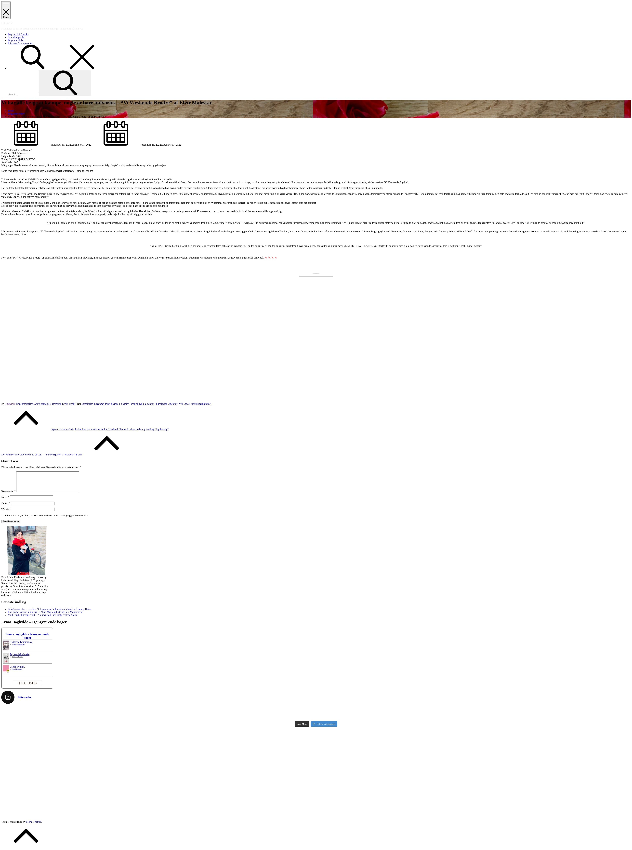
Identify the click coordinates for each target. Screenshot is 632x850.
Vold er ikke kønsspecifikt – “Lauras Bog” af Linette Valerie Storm (42, 615)
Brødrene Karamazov (21, 642)
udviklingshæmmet (201, 403)
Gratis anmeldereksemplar (47, 403)
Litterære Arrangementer (20, 43)
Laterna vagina (17, 666)
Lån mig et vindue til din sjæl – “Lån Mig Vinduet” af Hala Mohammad (45, 612)
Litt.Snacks (7, 23)
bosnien (125, 403)
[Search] (65, 83)
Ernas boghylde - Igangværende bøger (27, 635)
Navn (5, 497)
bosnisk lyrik (137, 403)
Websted (5, 509)
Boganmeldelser (16, 40)
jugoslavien (161, 403)
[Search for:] (23, 94)
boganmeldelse (102, 403)
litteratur (173, 403)
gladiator (149, 403)
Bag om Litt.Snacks (18, 34)
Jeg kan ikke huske (19, 654)
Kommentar (8, 491)
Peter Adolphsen (17, 657)
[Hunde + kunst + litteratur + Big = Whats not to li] (474, 709)
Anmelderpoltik (16, 37)
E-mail (5, 503)
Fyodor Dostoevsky (18, 644)
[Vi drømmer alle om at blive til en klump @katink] (158, 709)
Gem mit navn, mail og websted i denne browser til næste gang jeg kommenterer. (47, 515)
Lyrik (65, 403)
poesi (187, 403)
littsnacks (10, 403)
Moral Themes (33, 821)
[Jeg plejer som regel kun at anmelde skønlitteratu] (158, 715)
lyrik (181, 403)
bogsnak (115, 403)
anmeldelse (87, 403)
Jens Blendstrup (17, 669)
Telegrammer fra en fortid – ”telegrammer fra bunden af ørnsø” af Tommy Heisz (49, 609)
